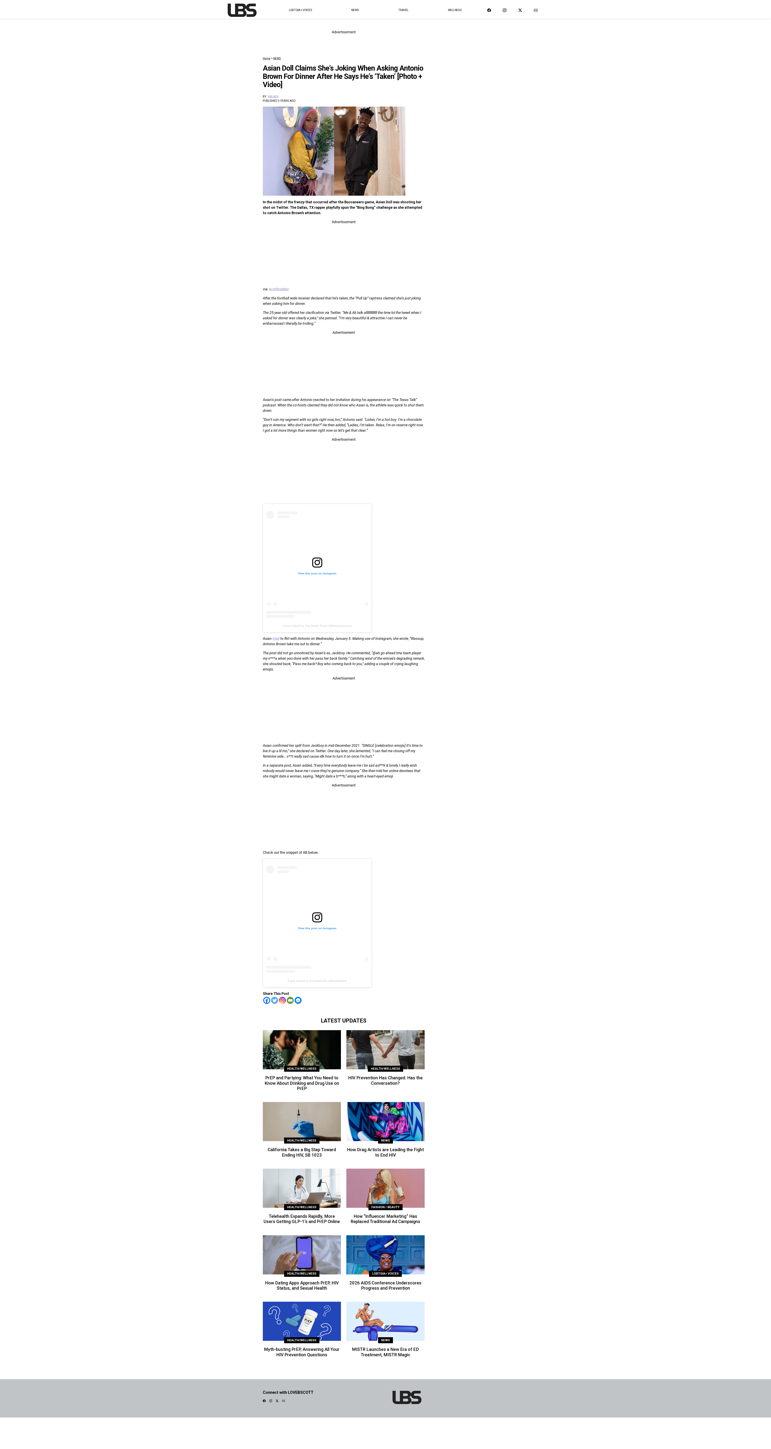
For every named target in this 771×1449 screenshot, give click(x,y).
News (355, 10)
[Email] (290, 1000)
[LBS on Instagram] (504, 10)
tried (275, 638)
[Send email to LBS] (535, 10)
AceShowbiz (279, 289)
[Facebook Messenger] (298, 1000)
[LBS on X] (520, 10)
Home (266, 58)
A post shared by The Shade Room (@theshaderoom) (317, 625)
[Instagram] (282, 1000)
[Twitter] (274, 1000)
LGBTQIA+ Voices (300, 10)
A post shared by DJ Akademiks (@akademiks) (317, 980)
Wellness (455, 10)
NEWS (277, 58)
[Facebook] (266, 1000)
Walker (273, 96)
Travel (403, 10)
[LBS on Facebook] (489, 10)
